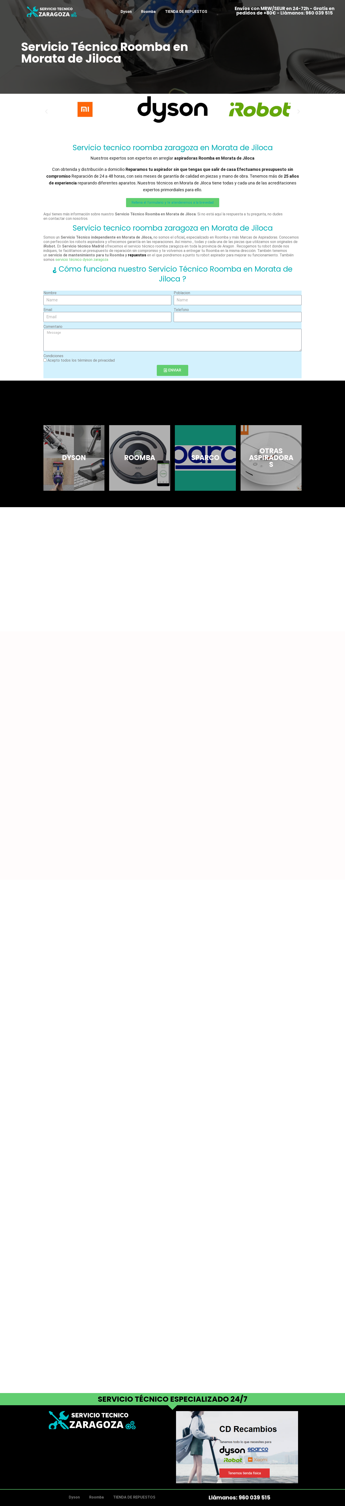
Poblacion (182, 293)
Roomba (148, 11)
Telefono (181, 309)
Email (47, 309)
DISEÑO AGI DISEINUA (67, 1452)
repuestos (137, 255)
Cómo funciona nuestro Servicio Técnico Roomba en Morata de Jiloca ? (172, 274)
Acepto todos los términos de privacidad (81, 360)
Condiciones (53, 356)
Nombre (50, 293)
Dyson (126, 11)
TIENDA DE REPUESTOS (186, 11)
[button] (46, 111)
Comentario (52, 326)
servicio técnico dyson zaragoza (81, 259)
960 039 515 (254, 1497)
